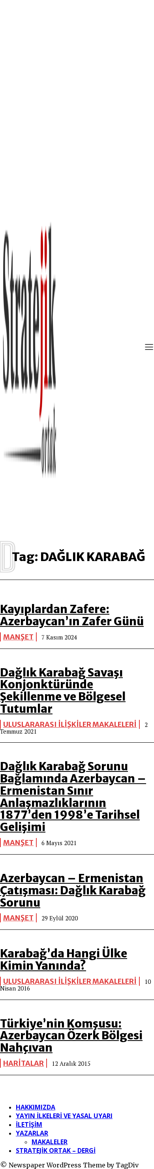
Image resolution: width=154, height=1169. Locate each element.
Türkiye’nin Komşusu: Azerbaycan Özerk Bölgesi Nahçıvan (71, 1036)
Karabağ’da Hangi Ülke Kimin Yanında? (63, 959)
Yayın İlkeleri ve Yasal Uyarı (64, 1115)
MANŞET (18, 636)
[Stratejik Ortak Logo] (29, 348)
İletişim (29, 1124)
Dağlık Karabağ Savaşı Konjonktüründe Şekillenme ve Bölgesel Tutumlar (63, 690)
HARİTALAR (23, 1063)
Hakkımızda (35, 1107)
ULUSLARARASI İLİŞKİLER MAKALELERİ (70, 724)
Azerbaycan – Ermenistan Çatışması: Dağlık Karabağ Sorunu (73, 890)
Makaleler (50, 1141)
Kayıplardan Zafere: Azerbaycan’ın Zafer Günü (72, 615)
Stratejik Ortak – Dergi (56, 1150)
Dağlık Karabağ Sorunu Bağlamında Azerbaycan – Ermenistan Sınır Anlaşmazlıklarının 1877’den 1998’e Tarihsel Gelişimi (73, 796)
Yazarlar (32, 1133)
